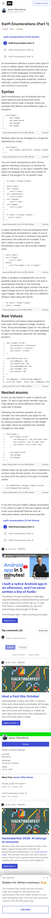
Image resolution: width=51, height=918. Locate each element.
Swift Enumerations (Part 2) (14, 794)
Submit (10, 647)
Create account (41, 3)
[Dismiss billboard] (47, 878)
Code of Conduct (18, 655)
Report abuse (34, 655)
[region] (25, 122)
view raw (45, 132)
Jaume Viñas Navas (17, 9)
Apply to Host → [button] (11, 723)
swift (5, 29)
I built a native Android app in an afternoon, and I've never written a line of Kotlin (24, 588)
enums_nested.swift (10, 464)
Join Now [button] (25, 909)
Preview (22, 647)
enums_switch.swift (10, 224)
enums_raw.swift (9, 386)
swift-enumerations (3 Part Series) (21, 37)
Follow (25, 744)
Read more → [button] (10, 620)
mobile (19, 29)
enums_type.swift (9, 310)
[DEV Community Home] (10, 3)
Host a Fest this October (20, 696)
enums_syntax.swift (10, 132)
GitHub (31, 132)
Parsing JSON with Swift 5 (13, 785)
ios (12, 29)
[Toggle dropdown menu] (47, 549)
